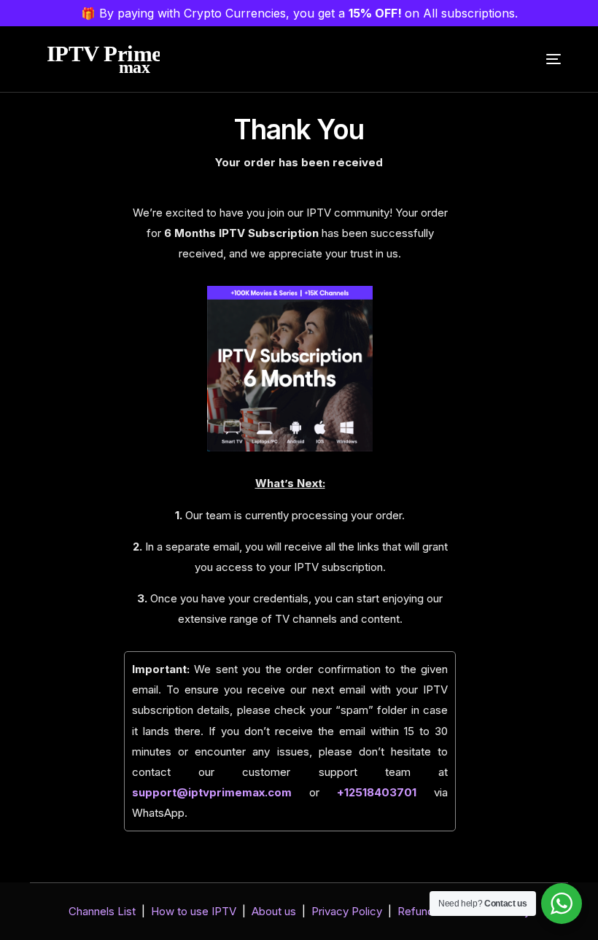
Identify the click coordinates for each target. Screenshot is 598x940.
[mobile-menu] (542, 59)
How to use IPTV (193, 911)
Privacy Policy (346, 911)
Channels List (102, 911)
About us (274, 911)
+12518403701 (376, 792)
